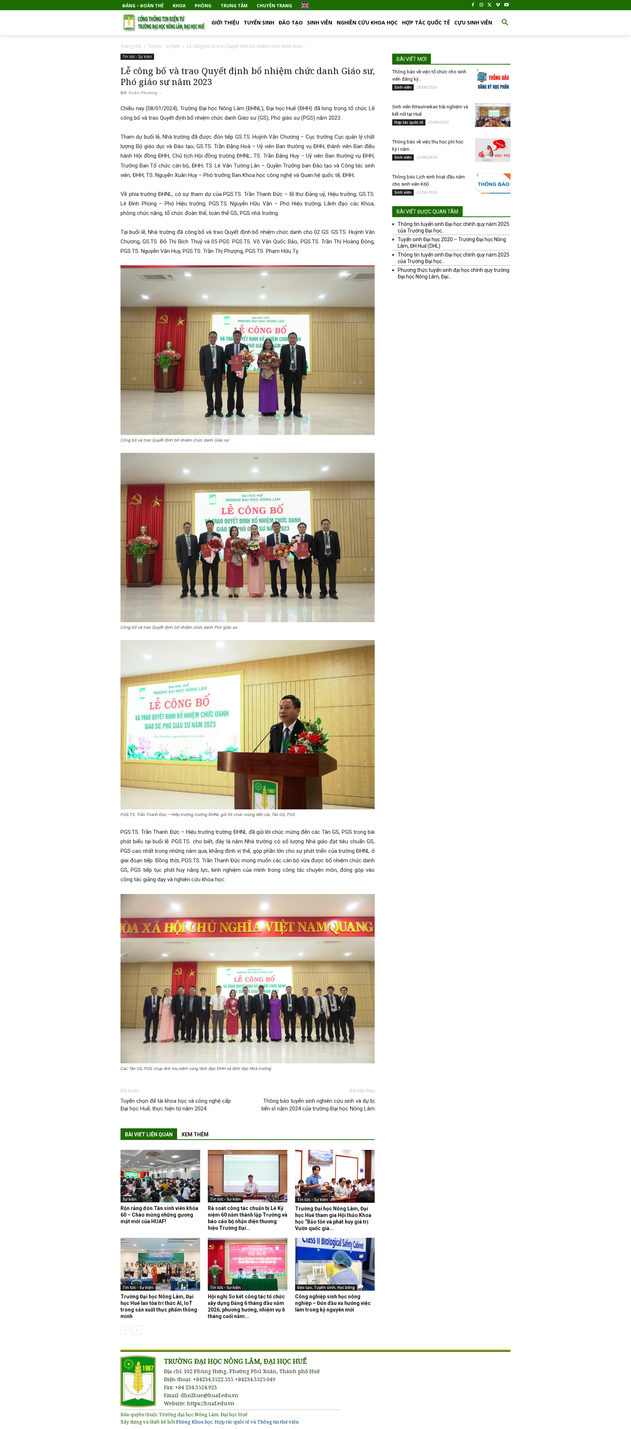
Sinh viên (403, 87)
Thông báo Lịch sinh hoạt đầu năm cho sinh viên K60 (428, 180)
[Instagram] (481, 5)
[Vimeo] (498, 5)
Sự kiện (130, 1199)
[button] (505, 22)
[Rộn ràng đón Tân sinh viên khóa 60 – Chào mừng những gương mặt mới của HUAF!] (160, 1176)
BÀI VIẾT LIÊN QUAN (149, 1134)
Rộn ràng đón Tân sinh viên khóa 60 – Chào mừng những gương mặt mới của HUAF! (159, 1214)
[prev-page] (125, 1330)
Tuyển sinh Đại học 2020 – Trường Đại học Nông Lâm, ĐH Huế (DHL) (452, 242)
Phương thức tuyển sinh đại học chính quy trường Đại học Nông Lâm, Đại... (453, 273)
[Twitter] (490, 5)
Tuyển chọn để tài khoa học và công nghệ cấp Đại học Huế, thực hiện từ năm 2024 (176, 1105)
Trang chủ (131, 46)
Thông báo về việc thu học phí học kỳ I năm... (427, 145)
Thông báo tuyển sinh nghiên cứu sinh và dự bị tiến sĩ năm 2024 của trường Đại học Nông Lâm (318, 1105)
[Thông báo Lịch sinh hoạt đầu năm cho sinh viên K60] (492, 185)
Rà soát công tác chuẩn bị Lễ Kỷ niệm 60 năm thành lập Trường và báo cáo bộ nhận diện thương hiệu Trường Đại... (247, 1218)
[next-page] (136, 1330)
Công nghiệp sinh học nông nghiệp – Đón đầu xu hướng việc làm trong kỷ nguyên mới (333, 1303)
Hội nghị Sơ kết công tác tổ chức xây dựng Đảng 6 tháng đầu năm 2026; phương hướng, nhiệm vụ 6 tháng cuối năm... (246, 1306)
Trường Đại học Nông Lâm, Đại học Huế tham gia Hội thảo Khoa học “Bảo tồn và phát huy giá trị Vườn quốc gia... (333, 1218)
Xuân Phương (143, 92)
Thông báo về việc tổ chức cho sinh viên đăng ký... (429, 75)
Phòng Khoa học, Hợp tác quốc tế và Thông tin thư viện (237, 1421)
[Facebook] (473, 5)
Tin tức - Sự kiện (164, 46)
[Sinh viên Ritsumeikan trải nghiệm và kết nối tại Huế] (492, 115)
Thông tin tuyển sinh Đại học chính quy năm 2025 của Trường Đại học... (453, 227)
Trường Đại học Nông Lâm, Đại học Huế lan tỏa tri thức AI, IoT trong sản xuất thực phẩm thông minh (159, 1306)
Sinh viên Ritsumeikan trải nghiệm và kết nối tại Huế (430, 110)
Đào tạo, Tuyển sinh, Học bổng (326, 1287)
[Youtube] (506, 5)
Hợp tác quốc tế (408, 122)
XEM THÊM (195, 1134)
